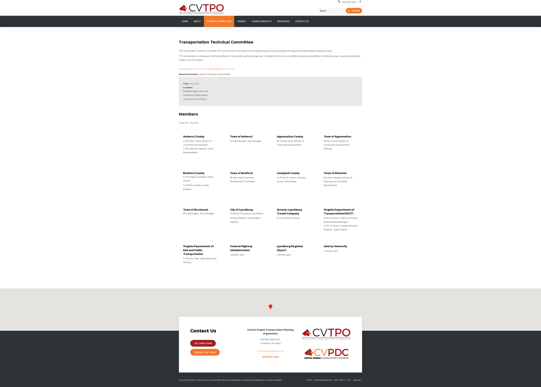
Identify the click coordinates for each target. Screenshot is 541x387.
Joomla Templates (274, 380)
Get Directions (203, 343)
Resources (283, 21)
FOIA (349, 380)
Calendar (357, 380)
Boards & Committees (219, 21)
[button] (270, 307)
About (197, 21)
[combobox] (332, 11)
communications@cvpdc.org (270, 351)
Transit (241, 21)
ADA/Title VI (339, 380)
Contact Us (302, 21)
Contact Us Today (205, 352)
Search (355, 10)
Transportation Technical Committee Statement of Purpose (206, 69)
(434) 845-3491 (349, 2)
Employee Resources (323, 380)
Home (185, 21)
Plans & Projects (261, 21)
